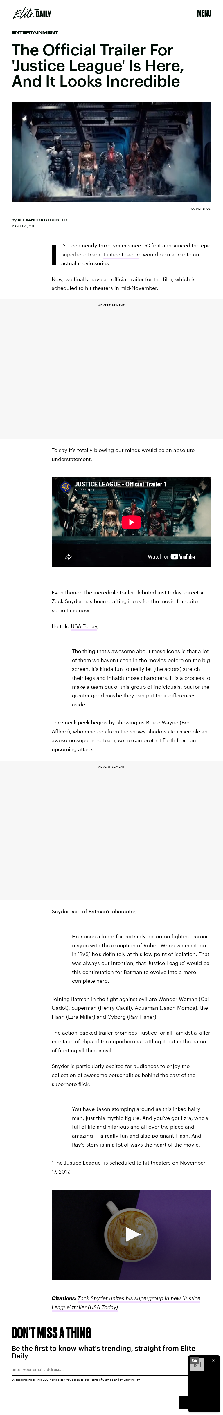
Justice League (121, 254)
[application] (131, 1235)
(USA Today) (102, 1307)
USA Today (84, 626)
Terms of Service (101, 1379)
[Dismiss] (213, 1360)
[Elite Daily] (32, 13)
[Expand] (194, 1360)
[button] (131, 1234)
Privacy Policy (130, 1379)
